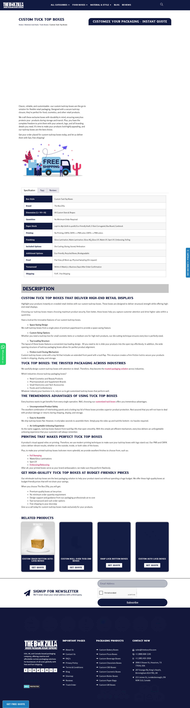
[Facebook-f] (26, 670)
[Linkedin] (47, 670)
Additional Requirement (140, 138)
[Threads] (55, 670)
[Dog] (38, 670)
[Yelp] (51, 670)
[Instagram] (30, 670)
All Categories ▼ (60, 5)
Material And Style (31, 25)
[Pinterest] (34, 670)
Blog (116, 5)
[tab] (29, 190)
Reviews (126, 5)
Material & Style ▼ (100, 5)
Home (21, 25)
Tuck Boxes (44, 25)
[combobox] (172, 4)
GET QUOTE (38, 568)
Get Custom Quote (129, 177)
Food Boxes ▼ (80, 5)
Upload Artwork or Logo (99, 138)
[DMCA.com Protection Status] (32, 687)
